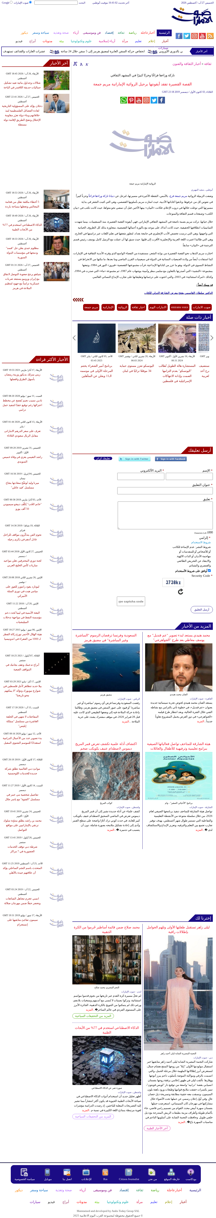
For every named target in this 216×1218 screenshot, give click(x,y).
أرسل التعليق (201, 609)
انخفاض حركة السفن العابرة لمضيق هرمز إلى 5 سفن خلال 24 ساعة (115, 51)
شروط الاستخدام (201, 542)
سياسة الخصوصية (25, 1179)
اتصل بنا (67, 1179)
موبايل (48, 1179)
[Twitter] (135, 460)
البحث (82, 2)
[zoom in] (75, 64)
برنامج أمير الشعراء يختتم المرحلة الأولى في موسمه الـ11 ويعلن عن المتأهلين (96, 371)
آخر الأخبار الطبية (157, 1128)
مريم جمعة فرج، (178, 196)
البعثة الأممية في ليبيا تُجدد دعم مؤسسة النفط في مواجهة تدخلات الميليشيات (22, 617)
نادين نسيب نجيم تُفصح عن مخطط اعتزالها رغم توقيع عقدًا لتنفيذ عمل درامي (22, 405)
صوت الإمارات (21, 2)
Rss (105, 1179)
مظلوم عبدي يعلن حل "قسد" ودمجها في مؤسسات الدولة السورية (22, 252)
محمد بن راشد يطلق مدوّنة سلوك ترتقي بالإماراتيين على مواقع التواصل (22, 825)
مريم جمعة (91, 307)
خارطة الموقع (172, 1179)
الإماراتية (108, 307)
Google (5, 2)
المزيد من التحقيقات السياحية (93, 1016)
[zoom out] (87, 64)
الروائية (122, 307)
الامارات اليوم (158, 307)
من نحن (152, 1179)
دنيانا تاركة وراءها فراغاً (102, 196)
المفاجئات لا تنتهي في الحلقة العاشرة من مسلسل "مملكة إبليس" (22, 721)
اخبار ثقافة (138, 307)
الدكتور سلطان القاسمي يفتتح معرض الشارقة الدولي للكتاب (178, 292)
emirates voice (179, 307)
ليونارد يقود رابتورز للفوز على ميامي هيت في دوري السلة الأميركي (22, 591)
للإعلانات (86, 1179)
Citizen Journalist (129, 1179)
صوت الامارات (202, 307)
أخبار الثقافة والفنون (187, 64)
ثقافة (207, 64)
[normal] (81, 64)
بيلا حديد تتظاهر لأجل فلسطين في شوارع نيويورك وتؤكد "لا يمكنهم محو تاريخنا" (22, 690)
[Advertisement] (86, 18)
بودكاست (191, 1179)
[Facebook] (171, 460)
